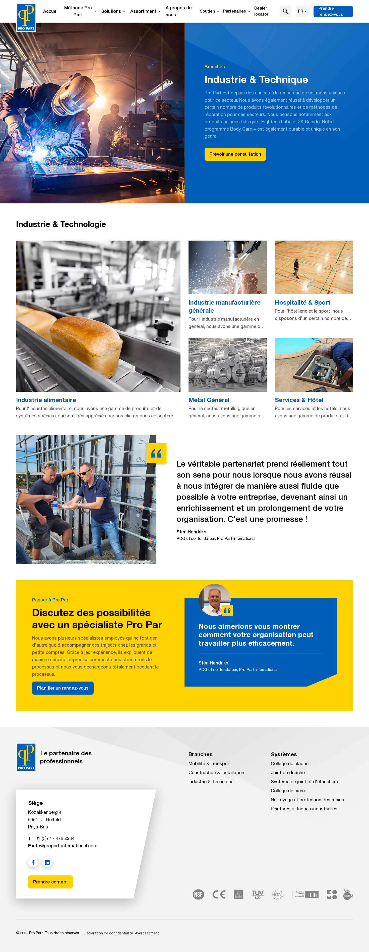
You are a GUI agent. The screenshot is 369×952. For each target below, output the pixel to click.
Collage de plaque (290, 763)
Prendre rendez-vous (331, 11)
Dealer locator (261, 11)
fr (300, 11)
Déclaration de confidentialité (108, 933)
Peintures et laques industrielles (304, 808)
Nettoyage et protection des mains (307, 799)
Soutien (207, 11)
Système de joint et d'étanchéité (305, 781)
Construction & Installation (216, 772)
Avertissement (147, 933)
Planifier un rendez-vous (63, 688)
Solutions (111, 11)
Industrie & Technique (211, 781)
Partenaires (234, 11)
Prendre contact (50, 881)
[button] (286, 11)
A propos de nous (179, 11)
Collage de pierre (288, 790)
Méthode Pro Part (78, 11)
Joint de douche (288, 772)
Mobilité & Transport (210, 763)
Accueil (50, 11)
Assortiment (143, 11)
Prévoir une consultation (235, 154)
